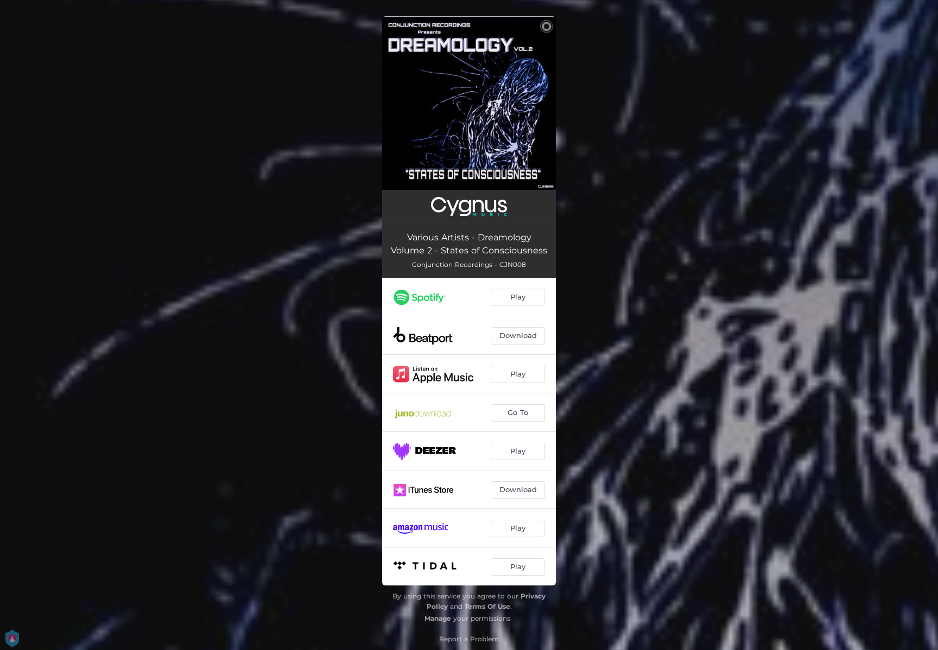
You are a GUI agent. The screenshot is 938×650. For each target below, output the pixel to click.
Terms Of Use (487, 606)
